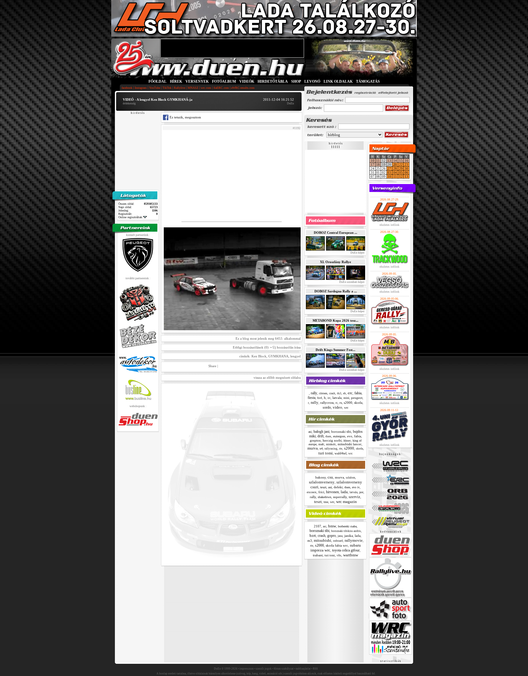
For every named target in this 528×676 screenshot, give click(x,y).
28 (395, 168)
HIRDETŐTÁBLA (273, 81)
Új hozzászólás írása (287, 347)
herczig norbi (332, 440)
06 (406, 172)
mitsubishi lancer (349, 444)
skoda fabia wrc (337, 545)
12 (401, 176)
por (361, 492)
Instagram (141, 87)
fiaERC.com (221, 87)
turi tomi (325, 453)
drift (320, 436)
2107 (317, 526)
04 (395, 172)
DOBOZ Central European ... (335, 232)
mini (346, 397)
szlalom (350, 477)
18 (378, 164)
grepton (315, 440)
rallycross (327, 402)
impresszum (247, 668)
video (337, 407)
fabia (357, 393)
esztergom (339, 436)
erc (350, 393)
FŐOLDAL (157, 81)
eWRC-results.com (243, 87)
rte (340, 448)
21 (395, 164)
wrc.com (206, 87)
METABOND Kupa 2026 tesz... (335, 320)
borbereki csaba (347, 526)
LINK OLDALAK (338, 81)
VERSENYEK (197, 81)
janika (348, 535)
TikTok (167, 87)
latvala (337, 397)
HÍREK (176, 81)
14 (395, 160)
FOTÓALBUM (224, 81)
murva (312, 448)
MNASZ (193, 87)
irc (329, 397)
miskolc (331, 444)
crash (332, 393)
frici (321, 492)
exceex (312, 492)
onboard (338, 540)
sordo (327, 407)
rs (340, 402)
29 (401, 168)
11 (378, 160)
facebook (127, 87)
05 (401, 172)
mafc (321, 444)
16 (406, 160)
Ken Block (258, 356)
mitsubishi (322, 540)
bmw (332, 526)
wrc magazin (346, 501)
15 (401, 160)
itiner (347, 440)
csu (330, 477)
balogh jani (321, 431)
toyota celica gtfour (346, 550)
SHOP (296, 81)
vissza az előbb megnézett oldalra (277, 377)
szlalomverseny (322, 482)
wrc (346, 407)
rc (337, 402)
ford (319, 397)
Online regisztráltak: (130, 217)
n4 (321, 448)
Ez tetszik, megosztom (185, 117)
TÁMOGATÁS (368, 81)
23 (406, 164)
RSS (315, 668)
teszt (323, 487)
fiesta (311, 398)
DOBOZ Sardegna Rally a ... (335, 291)
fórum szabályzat (284, 668)
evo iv (356, 487)
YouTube (154, 87)
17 (372, 164)
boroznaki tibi (341, 431)
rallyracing (330, 448)
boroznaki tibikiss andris (346, 531)
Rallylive (179, 87)
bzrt (313, 535)
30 (406, 168)
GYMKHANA (278, 356)
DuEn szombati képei (352, 282)
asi (310, 431)
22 (401, 164)
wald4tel (340, 453)
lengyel (295, 356)
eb (344, 393)
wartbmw (350, 555)
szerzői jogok (264, 668)
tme (326, 502)
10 (372, 160)
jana (340, 535)
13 (389, 160)
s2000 (348, 402)
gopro (331, 535)
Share (212, 366)
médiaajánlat (303, 668)
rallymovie (354, 540)
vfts (339, 555)
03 (389, 172)
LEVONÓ (312, 81)
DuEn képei (357, 252)
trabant (318, 555)
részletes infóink (389, 224)
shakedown (324, 497)
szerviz (354, 496)
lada (344, 492)
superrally (340, 497)
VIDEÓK (246, 81)
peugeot (356, 397)
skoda (358, 402)
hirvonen (332, 492)
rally (314, 393)
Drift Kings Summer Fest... (335, 350)
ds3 (339, 393)
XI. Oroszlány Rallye (335, 262)
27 (389, 168)
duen (328, 436)
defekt (338, 487)
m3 (309, 540)
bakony (320, 477)
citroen (323, 393)
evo (349, 436)
